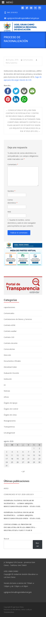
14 (28, 455)
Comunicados (28, 60)
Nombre (11, 191)
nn (5, 385)
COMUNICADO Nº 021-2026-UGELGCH (19, 494)
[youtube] (31, 9)
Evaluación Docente (11, 373)
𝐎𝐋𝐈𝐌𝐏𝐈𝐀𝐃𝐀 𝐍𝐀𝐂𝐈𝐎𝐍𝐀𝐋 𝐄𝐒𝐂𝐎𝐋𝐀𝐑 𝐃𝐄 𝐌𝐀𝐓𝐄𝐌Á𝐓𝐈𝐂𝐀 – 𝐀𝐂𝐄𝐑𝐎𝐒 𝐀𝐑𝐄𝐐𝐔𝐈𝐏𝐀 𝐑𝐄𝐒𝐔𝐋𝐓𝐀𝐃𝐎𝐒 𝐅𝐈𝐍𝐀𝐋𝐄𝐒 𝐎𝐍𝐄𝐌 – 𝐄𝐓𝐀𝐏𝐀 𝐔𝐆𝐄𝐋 (22, 503)
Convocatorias (9, 349)
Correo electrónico (12, 201)
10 (7, 455)
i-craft (27, 610)
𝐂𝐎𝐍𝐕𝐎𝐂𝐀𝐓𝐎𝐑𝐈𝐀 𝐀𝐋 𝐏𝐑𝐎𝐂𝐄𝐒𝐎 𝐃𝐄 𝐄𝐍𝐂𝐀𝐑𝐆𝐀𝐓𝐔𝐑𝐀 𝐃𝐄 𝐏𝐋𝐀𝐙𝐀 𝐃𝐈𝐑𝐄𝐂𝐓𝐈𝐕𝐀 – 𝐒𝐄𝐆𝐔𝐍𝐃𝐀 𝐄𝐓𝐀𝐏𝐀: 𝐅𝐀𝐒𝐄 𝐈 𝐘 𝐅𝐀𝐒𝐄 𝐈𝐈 (20, 527)
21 (28, 459)
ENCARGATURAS (10, 367)
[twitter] (27, 9)
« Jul (23, 471)
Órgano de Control (11, 409)
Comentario (13, 164)
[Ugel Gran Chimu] (18, 26)
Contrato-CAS (9, 337)
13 (23, 455)
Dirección (7, 355)
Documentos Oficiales (12, 361)
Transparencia (9, 427)
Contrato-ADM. (9, 325)
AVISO (6, 488)
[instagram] (39, 9)
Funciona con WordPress (12, 610)
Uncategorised (9, 433)
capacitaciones (9, 307)
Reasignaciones (10, 421)
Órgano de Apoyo (10, 403)
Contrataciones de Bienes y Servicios (18, 319)
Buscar (6, 538)
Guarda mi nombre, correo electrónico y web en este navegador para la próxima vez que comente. (22, 223)
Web (9, 212)
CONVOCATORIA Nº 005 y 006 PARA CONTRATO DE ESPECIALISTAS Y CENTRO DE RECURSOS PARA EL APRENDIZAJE (22, 113)
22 (34, 459)
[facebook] (22, 9)
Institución (8, 379)
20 (23, 459)
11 (12, 455)
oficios (6, 397)
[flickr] (35, 9)
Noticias (7, 391)
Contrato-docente (10, 343)
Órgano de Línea (10, 415)
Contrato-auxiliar (10, 331)
